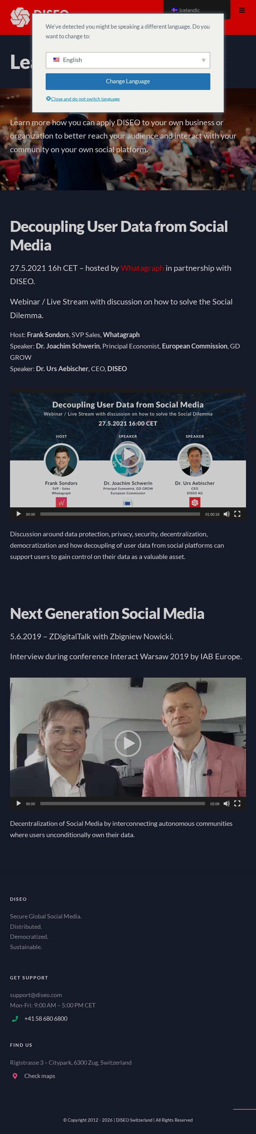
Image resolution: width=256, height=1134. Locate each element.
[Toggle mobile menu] (242, 10)
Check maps (39, 1075)
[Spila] (18, 514)
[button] (128, 454)
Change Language (128, 81)
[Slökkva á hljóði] (226, 514)
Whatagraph (142, 268)
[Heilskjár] (237, 514)
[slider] (120, 514)
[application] (128, 454)
